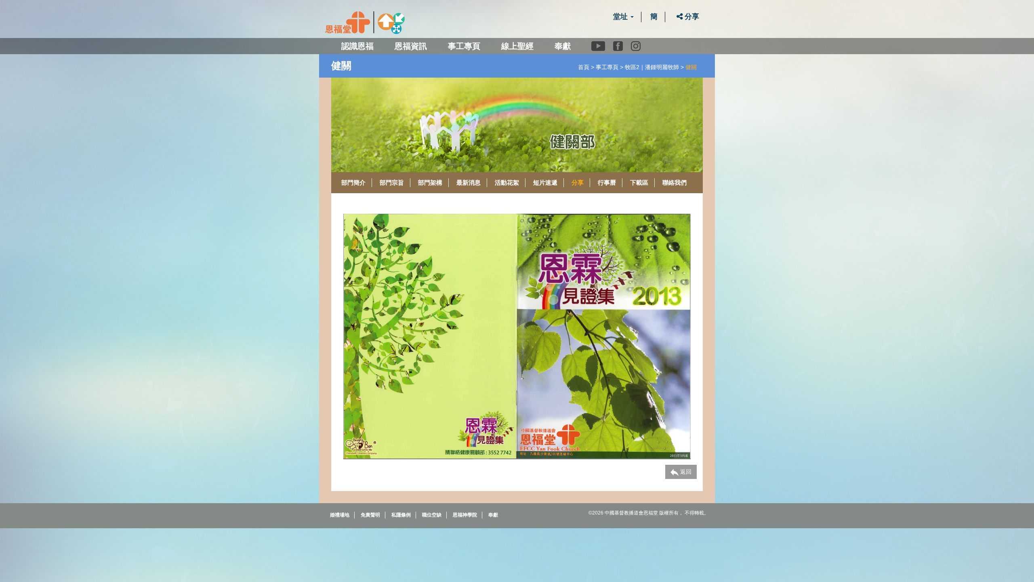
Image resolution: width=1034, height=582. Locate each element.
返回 (685, 471)
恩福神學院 (465, 515)
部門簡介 (353, 182)
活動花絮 (507, 182)
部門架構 (430, 182)
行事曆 (607, 182)
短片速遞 (545, 182)
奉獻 (563, 46)
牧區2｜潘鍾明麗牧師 (652, 67)
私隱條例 (401, 515)
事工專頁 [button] (464, 46)
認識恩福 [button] (357, 46)
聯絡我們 (674, 182)
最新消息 (468, 182)
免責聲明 (370, 515)
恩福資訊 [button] (411, 46)
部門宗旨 (392, 182)
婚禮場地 (339, 515)
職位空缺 (431, 515)
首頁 (583, 67)
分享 (691, 17)
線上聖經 (517, 46)
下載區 (639, 182)
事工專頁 (607, 67)
